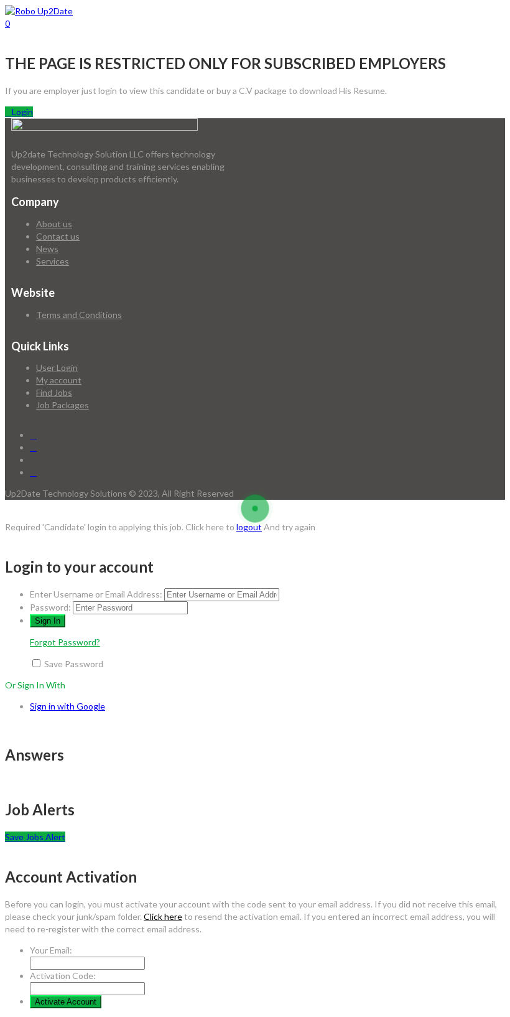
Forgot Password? (65, 642)
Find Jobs (54, 392)
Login (22, 111)
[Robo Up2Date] (39, 11)
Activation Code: (63, 975)
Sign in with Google (67, 706)
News (47, 248)
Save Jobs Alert (35, 837)
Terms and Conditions (79, 314)
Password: (50, 607)
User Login (57, 367)
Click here (163, 916)
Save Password (73, 663)
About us (54, 223)
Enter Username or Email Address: (96, 594)
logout (249, 527)
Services (52, 261)
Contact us (58, 236)
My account (58, 380)
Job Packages (62, 405)
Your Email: (51, 950)
